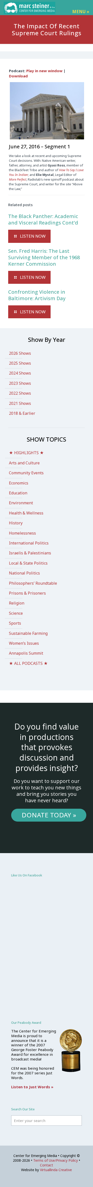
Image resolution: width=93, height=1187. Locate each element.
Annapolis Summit (26, 653)
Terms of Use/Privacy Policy (55, 1160)
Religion (16, 603)
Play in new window (44, 70)
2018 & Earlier (22, 413)
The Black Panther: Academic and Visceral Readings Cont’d (43, 219)
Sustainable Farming (28, 633)
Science (16, 613)
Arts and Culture (24, 463)
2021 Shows (20, 403)
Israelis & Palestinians (30, 553)
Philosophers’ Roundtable (33, 583)
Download (18, 75)
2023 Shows (20, 383)
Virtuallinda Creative (56, 1169)
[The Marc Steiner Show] (29, 7)
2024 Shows (20, 373)
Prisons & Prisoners (27, 593)
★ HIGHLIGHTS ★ (26, 452)
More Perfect (17, 179)
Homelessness (22, 533)
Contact (46, 1165)
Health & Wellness (26, 513)
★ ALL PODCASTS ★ (28, 663)
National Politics (24, 573)
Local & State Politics (28, 563)
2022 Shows (20, 393)
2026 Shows (20, 353)
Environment (21, 503)
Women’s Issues (24, 643)
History (16, 523)
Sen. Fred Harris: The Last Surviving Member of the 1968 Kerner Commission (44, 257)
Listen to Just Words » (32, 1086)
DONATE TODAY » (49, 814)
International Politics (29, 543)
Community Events (26, 473)
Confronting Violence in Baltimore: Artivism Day (36, 295)
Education (18, 493)
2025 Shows (20, 363)
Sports (15, 623)
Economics (18, 483)
